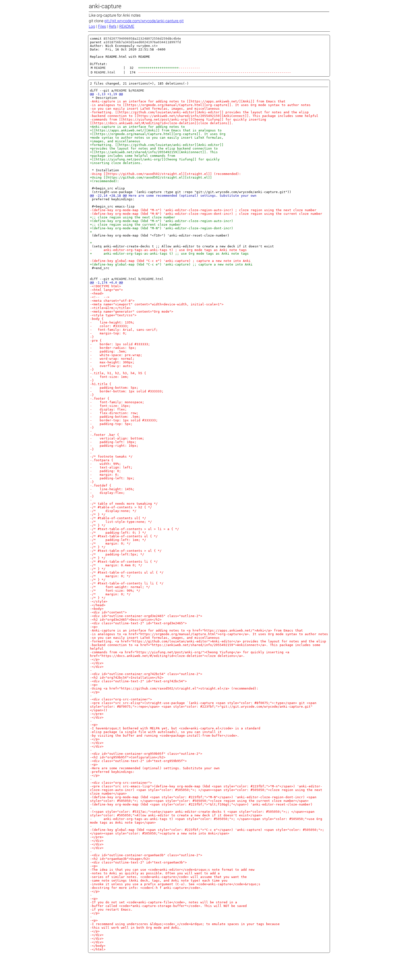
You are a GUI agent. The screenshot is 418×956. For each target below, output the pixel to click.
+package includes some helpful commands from (132, 156)
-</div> (97, 663)
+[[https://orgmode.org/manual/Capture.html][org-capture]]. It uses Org (157, 134)
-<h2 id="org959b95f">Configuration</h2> (127, 757)
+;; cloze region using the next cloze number (132, 217)
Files (102, 26)
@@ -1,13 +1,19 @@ (106, 94)
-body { (97, 319)
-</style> (98, 601)
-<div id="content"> (108, 612)
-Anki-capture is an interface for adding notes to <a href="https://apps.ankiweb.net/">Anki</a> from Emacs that (196, 630)
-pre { (96, 340)
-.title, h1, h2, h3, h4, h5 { (118, 373)
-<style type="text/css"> (113, 315)
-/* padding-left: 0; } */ (118, 532)
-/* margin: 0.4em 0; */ (116, 565)
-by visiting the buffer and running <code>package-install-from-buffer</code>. (164, 735)
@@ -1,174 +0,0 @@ (106, 282)
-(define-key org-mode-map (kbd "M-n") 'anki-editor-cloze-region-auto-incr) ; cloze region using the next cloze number (203, 210)
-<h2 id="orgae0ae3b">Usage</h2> (120, 859)
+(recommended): (104, 181)
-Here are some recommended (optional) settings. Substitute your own (155, 768)
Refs (112, 26)
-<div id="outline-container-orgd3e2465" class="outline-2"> (146, 616)
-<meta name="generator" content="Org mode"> (131, 311)
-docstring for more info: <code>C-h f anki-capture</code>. (146, 888)
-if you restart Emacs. (111, 909)
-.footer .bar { (104, 435)
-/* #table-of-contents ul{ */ (118, 518)
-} (92, 337)
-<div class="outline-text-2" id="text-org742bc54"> (138, 681)
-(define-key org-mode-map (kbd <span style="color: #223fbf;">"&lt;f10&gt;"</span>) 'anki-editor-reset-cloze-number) (201, 804)
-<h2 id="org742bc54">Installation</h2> (127, 677)
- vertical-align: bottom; (117, 438)
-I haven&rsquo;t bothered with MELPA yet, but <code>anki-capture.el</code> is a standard (175, 728)
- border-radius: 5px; (113, 348)
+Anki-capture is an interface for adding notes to (137, 127)
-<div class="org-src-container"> (121, 699)
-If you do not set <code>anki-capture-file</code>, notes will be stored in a (163, 902)
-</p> (95, 659)
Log (92, 26)
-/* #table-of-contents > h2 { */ (121, 507)
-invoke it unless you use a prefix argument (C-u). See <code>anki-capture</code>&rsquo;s (175, 884)
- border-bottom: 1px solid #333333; (127, 391)
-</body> (97, 946)
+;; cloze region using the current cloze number (135, 224)
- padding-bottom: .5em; (115, 416)
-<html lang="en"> (106, 290)
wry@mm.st (147, 46)
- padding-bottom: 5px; (114, 387)
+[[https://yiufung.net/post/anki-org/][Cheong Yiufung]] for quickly (155, 159)
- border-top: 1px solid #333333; (124, 420)
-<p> (94, 627)
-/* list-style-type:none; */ (121, 522)
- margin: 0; (104, 474)
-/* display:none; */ (113, 511)
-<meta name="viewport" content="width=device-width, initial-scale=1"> (157, 304)
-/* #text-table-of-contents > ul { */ (126, 551)
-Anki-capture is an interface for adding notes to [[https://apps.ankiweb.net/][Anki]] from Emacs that (187, 101)
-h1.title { (100, 384)
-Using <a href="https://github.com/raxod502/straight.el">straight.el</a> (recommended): (174, 688)
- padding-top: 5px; (111, 424)
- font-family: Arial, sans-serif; (124, 329)
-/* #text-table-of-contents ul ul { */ (127, 572)
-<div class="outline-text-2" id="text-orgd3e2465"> (138, 623)
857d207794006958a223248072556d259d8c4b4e (142, 38)
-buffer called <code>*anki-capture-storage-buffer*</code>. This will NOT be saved (168, 906)
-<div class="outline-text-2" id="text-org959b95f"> (138, 761)
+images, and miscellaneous (115, 141)
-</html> (97, 949)
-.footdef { (100, 485)
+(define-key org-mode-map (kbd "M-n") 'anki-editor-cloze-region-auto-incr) (161, 221)
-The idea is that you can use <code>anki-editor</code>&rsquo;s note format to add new (172, 869)
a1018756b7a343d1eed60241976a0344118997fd (142, 42)
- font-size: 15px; (110, 406)
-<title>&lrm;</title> (110, 308)
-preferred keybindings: (112, 772)
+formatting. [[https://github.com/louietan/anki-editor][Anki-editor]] (157, 145)
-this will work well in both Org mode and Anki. (135, 927)
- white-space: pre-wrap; (116, 355)
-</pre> (97, 714)
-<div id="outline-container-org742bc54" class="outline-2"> (146, 674)
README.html (104, 72)
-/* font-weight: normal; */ (120, 587)
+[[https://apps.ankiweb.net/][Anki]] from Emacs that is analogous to (156, 130)
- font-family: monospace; (117, 402)
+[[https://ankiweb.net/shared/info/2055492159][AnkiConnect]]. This (154, 152)
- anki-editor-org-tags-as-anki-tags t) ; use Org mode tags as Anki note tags (168, 250)
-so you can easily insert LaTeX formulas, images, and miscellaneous (155, 108)
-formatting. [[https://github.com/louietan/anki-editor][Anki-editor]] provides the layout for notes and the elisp (199, 112)
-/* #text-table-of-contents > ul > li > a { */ (134, 529)
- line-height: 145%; (112, 489)
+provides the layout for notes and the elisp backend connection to (154, 148)
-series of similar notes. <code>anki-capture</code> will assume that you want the (168, 877)
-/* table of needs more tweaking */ (124, 503)
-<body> (97, 609)
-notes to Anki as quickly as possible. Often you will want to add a (155, 873)
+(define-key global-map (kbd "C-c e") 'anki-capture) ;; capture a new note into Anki (171, 264)
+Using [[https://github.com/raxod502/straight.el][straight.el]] (151, 177)
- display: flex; (108, 409)
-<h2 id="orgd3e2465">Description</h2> (126, 619)
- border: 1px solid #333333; (120, 344)
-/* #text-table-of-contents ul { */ (124, 536)
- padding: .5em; (108, 351)
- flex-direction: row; (114, 413)
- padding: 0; (105, 471)
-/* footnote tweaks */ (111, 456)
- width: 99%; (105, 464)
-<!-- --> (99, 297)
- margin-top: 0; (108, 333)
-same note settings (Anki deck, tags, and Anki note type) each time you (158, 880)
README (126, 26)
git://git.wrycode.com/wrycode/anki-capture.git (144, 21)
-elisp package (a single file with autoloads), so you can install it (156, 732)
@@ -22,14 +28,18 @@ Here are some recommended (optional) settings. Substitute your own (173, 195)
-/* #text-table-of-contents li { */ (124, 561)
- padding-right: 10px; (114, 445)
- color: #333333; (109, 326)
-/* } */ (97, 514)
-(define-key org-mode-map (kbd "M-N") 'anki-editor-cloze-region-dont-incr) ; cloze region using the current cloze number (206, 214)
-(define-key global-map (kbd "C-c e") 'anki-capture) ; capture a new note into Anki (170, 261)
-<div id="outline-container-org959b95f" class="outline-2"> (146, 753)
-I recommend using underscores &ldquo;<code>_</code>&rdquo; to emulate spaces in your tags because (185, 924)
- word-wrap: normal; (112, 358)
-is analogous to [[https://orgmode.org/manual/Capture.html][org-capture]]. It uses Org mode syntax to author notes (200, 105)
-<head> (97, 293)
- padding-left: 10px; (113, 442)
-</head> (97, 605)
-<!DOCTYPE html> (105, 286)
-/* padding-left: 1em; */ (118, 540)
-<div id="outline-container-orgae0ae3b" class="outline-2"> (146, 855)
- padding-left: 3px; (112, 478)
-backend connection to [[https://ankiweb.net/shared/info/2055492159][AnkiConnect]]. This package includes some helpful (204, 116)
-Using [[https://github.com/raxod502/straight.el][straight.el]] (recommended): (165, 174)
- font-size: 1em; (109, 377)
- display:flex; (107, 493)
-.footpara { (101, 460)
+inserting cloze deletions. (116, 163)
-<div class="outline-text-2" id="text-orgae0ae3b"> (138, 862)
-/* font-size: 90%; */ (115, 590)
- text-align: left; (111, 467)
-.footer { (99, 398)
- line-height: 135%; (112, 322)
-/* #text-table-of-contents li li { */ (127, 583)
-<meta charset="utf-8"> (112, 300)
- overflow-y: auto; (111, 366)
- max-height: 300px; (112, 362)
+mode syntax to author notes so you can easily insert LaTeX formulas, (157, 137)
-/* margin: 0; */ (110, 543)
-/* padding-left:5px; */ (117, 554)
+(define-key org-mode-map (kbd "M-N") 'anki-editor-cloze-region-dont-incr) (161, 228)
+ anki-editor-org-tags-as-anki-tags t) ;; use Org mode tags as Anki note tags (169, 253)
